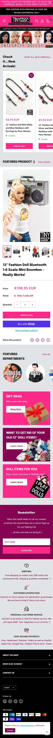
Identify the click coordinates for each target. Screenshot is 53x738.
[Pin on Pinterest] (37, 340)
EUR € (7, 687)
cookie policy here (27, 725)
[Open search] (36, 20)
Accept (10, 730)
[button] (31, 75)
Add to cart (19, 146)
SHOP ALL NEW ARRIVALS (37, 57)
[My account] (42, 20)
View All (46, 354)
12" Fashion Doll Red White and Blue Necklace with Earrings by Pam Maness (19, 127)
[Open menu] (4, 21)
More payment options (26, 330)
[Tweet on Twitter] (43, 340)
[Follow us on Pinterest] (16, 701)
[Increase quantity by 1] (32, 305)
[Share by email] (48, 340)
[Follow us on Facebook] (5, 701)
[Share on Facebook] (32, 340)
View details (44, 162)
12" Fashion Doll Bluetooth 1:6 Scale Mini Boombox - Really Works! (24, 270)
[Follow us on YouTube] (21, 701)
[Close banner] (50, 3)
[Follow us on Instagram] (10, 701)
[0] (48, 21)
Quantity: (8, 304)
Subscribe (26, 550)
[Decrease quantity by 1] (17, 305)
